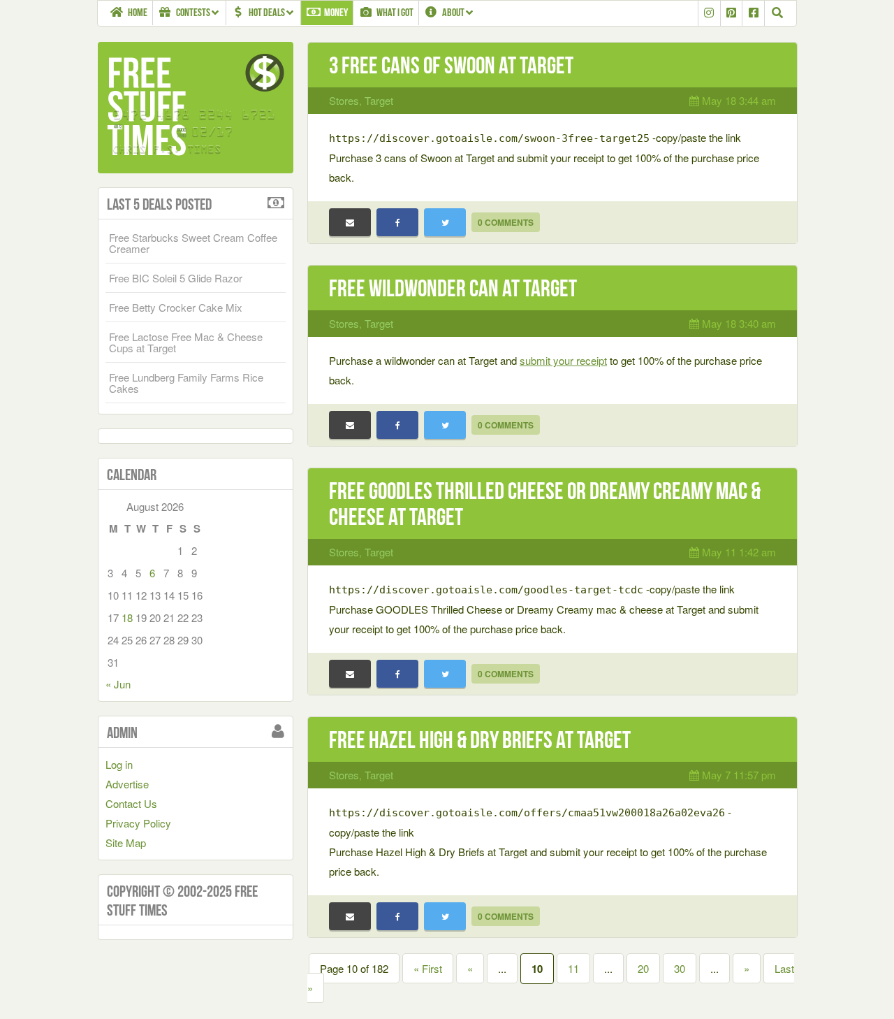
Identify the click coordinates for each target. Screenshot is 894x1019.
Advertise (127, 783)
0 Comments (506, 222)
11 (573, 968)
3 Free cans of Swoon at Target (451, 65)
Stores (344, 100)
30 (679, 968)
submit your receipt (563, 360)
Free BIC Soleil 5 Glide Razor (175, 277)
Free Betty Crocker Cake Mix (175, 307)
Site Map (125, 842)
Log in (119, 764)
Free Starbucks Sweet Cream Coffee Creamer (193, 243)
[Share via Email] (350, 222)
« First (427, 968)
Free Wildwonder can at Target (453, 288)
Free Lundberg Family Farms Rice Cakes (186, 383)
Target (379, 100)
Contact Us (131, 803)
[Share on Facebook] (397, 222)
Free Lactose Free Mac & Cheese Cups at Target (186, 342)
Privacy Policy (138, 823)
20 (643, 968)
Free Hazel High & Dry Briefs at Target (480, 740)
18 (127, 617)
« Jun (118, 684)
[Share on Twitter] (445, 222)
